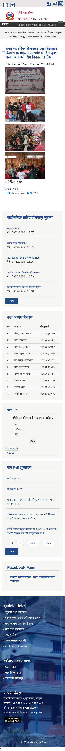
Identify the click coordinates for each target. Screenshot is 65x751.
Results (9, 452)
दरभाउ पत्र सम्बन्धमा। (17, 243)
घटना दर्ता (10, 667)
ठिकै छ (18, 429)
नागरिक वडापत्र (14, 678)
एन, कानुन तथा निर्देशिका (19, 623)
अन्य (12, 301)
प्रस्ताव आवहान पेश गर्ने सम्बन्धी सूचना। (25, 286)
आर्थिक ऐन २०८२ (15, 478)
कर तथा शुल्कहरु (14, 629)
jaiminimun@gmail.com (24, 707)
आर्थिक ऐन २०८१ (15, 489)
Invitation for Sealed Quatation (24, 272)
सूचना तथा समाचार (15, 612)
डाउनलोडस (11, 634)
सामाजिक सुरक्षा (13, 672)
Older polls (11, 448)
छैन (16, 434)
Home (6, 32)
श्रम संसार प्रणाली (15, 640)
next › (33, 542)
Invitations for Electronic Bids (23, 257)
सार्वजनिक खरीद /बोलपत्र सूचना (23, 617)
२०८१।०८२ (11, 188)
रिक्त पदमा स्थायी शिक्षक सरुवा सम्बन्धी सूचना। (32, 24)
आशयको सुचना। (14, 228)
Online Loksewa (16, 646)
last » (49, 542)
